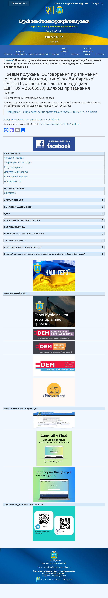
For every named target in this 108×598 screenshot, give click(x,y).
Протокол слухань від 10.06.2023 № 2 (59, 124)
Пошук (95, 3)
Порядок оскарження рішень (87, 51)
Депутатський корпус (16, 171)
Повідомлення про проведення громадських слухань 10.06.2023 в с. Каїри (52, 112)
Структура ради (13, 167)
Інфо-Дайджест (65, 49)
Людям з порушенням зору (69, 3)
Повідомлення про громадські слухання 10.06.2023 (31, 119)
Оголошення (42, 54)
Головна (8, 54)
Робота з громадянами (19, 52)
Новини (31, 54)
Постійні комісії (12, 181)
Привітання (54, 54)
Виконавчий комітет (15, 176)
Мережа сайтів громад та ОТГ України (56, 579)
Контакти (75, 54)
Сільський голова (14, 157)
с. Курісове (10, 192)
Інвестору (99, 54)
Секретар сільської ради (17, 162)
